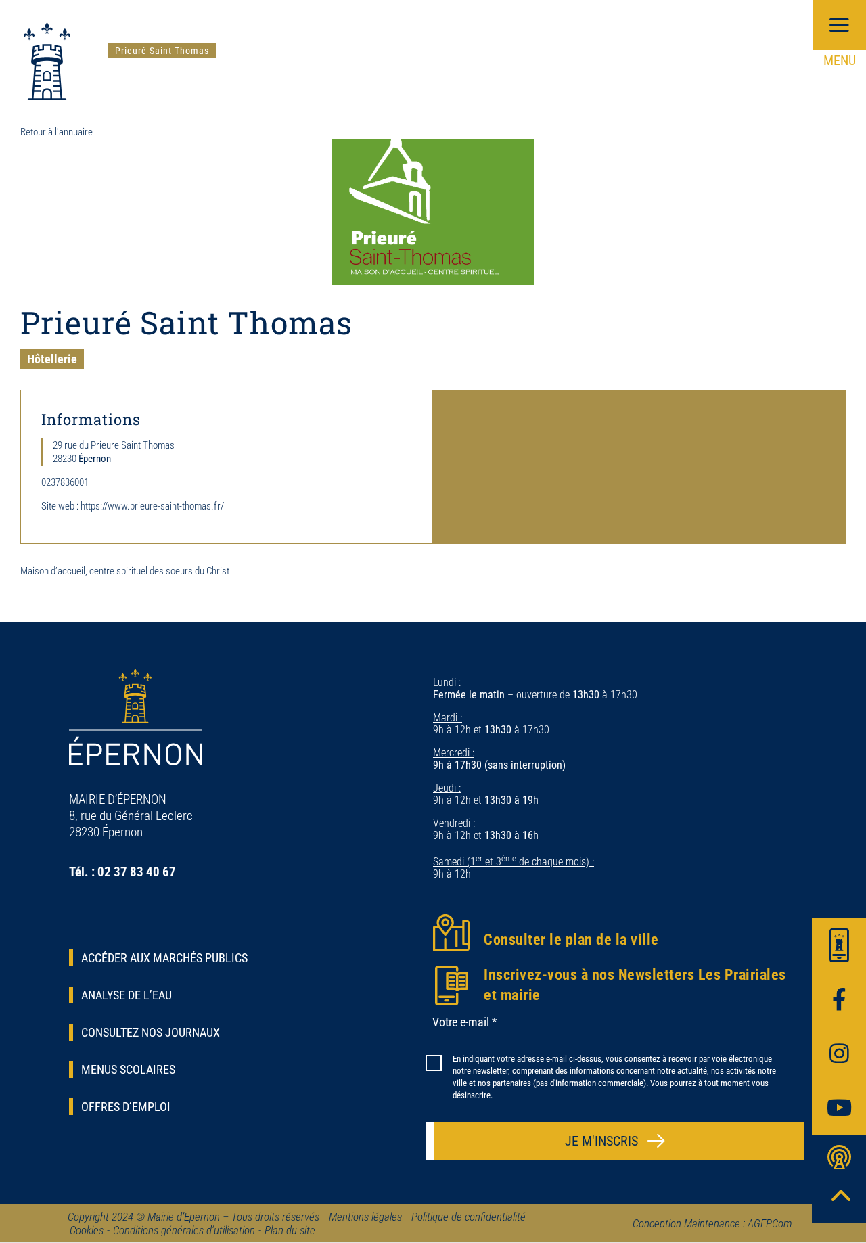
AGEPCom (770, 1223)
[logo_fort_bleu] (47, 27)
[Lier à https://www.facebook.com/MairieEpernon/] (839, 999)
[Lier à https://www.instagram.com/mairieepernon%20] (839, 1053)
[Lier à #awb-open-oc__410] (839, 945)
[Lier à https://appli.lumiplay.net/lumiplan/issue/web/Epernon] (839, 1162)
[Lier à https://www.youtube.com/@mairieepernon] (839, 1108)
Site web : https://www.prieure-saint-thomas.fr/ (132, 506)
